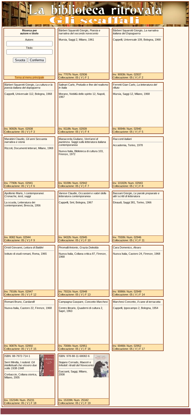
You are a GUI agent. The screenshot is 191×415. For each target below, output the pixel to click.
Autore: (29, 39)
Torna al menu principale (29, 77)
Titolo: (29, 47)
